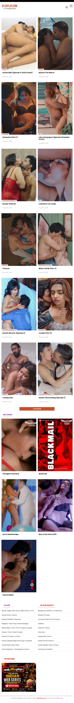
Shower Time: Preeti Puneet (12, 632)
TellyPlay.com (41, 698)
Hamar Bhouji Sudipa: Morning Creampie (17, 641)
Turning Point (7, 398)
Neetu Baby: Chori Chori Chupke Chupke (17, 628)
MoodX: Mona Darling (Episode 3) (52, 398)
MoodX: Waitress (9, 204)
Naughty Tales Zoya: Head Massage (15, 623)
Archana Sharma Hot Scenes (49, 619)
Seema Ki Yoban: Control (11, 636)
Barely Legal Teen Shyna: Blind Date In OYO (18, 611)
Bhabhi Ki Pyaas (44, 615)
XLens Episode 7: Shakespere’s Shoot (15, 649)
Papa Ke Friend (43, 628)
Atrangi (5, 134)
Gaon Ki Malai (7, 595)
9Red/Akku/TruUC (45, 265)
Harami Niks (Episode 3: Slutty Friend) (17, 73)
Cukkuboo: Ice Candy (47, 204)
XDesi (4, 69)
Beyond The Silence (46, 73)
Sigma (41, 69)
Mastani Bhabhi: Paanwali (11, 619)
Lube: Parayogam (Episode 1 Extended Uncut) (54, 138)
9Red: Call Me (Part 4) (47, 268)
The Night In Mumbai (10, 474)
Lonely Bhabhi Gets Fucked (48, 645)
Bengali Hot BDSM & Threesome (50, 611)
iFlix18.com (59, 698)
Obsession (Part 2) (10, 137)
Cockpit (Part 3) (45, 333)
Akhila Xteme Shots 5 (46, 641)
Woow (4, 265)
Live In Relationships (10, 534)
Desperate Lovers (44, 636)
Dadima (41, 623)
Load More (37, 409)
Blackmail (43, 474)
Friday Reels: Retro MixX (10, 645)
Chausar (5, 268)
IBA (40, 134)
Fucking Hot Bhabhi (45, 649)
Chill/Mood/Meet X (9, 201)
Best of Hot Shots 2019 (47, 534)
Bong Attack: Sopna (9, 615)
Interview (41, 632)
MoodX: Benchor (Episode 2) (13, 333)
